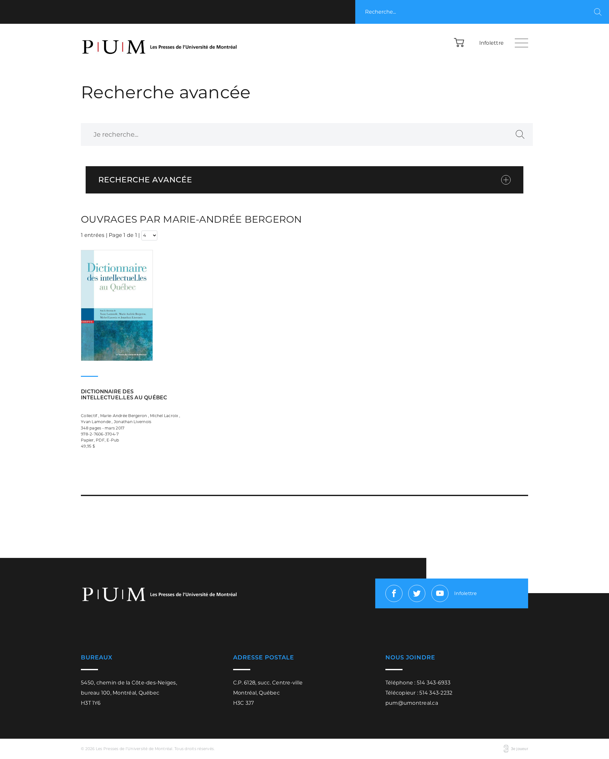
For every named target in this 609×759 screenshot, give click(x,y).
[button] (459, 42)
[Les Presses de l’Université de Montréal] (160, 42)
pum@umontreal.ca (411, 703)
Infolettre (491, 43)
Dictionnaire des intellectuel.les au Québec (124, 395)
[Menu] (521, 43)
